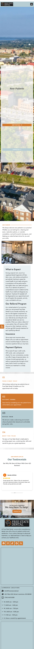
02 (3, 396)
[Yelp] (21, 543)
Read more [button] (11, 487)
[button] (2, 327)
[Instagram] (8, 543)
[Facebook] (4, 543)
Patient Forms (8, 399)
